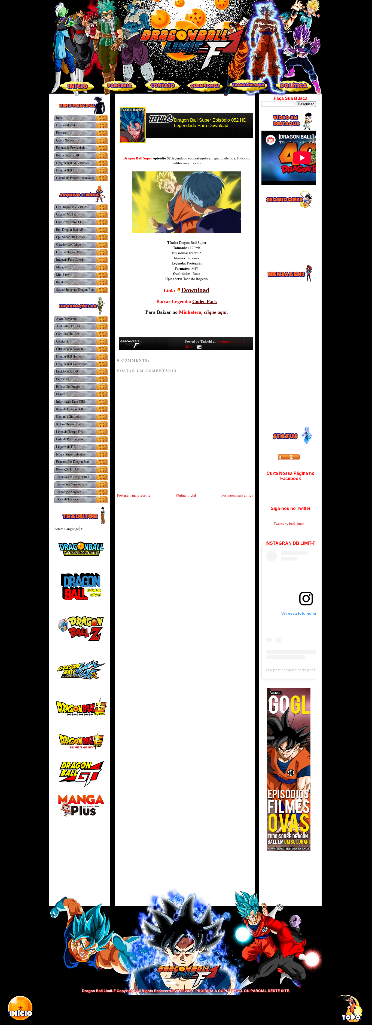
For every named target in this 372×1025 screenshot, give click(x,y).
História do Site (66, 125)
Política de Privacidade (70, 147)
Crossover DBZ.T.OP (70, 222)
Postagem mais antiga (237, 495)
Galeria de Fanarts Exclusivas (75, 178)
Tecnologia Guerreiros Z (71, 484)
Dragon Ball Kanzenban (71, 364)
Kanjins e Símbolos (69, 416)
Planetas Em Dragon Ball (72, 461)
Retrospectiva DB (67, 155)
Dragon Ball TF (66, 170)
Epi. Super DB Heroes (70, 237)
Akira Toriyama (66, 318)
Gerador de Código (68, 244)
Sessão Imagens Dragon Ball (75, 289)
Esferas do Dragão (68, 386)
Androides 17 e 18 (68, 326)
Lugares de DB (66, 446)
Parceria (61, 132)
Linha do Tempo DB (69, 431)
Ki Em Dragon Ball (68, 424)
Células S (62, 341)
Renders (61, 282)
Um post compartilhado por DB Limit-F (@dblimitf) (309, 670)
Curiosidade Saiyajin (69, 348)
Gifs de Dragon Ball (69, 252)
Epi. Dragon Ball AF (69, 229)
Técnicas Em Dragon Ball (72, 477)
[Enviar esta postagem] (198, 346)
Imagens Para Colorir (70, 259)
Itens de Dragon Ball (69, 409)
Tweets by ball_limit (289, 523)
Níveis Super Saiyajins (71, 454)
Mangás (61, 267)
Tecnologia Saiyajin (68, 492)
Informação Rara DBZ (70, 401)
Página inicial (186, 495)
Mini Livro (63, 274)
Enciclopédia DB (67, 371)
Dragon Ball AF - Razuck (72, 163)
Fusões (60, 394)
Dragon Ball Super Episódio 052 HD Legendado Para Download (210, 123)
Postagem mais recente (133, 495)
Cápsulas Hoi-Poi (67, 333)
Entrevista (62, 379)
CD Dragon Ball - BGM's (73, 207)
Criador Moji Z (66, 214)
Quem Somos (65, 140)
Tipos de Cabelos (67, 499)
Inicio (59, 117)
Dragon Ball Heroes (69, 356)
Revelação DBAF (67, 469)
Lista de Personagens (69, 439)
